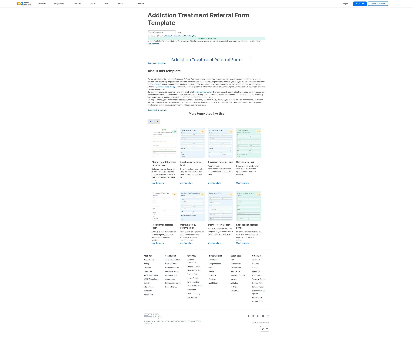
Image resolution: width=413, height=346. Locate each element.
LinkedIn (258, 316)
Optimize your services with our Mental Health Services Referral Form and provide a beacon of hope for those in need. (163, 174)
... (160, 36)
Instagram (267, 316)
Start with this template (157, 110)
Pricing (120, 4)
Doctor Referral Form (219, 224)
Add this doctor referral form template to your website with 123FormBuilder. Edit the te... (220, 231)
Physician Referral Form (220, 162)
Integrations (59, 4)
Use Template (153, 44)
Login (345, 4)
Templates (77, 4)
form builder (156, 84)
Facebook (248, 316)
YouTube (263, 316)
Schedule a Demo (378, 4)
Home (153, 36)
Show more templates (157, 63)
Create (92, 4)
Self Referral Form (245, 162)
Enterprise (140, 4)
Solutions (42, 4)
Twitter (253, 316)
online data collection (203, 92)
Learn (106, 4)
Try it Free (360, 4)
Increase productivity (166, 87)
